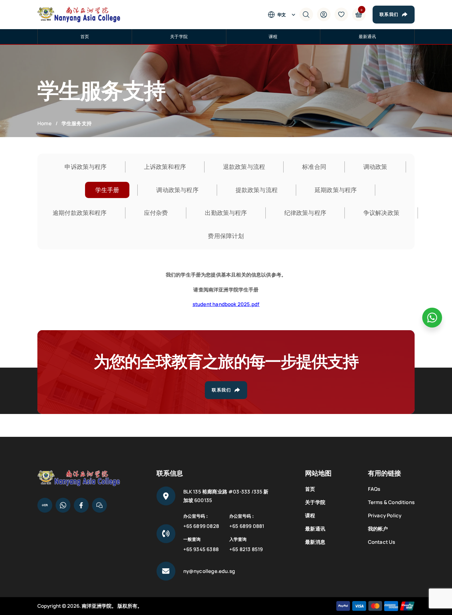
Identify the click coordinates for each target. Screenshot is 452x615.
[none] (284, 15)
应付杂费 (156, 212)
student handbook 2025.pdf (226, 304)
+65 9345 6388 (201, 549)
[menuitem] (284, 15)
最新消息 (315, 541)
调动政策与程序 (177, 189)
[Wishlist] (341, 14)
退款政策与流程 (244, 166)
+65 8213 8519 (246, 549)
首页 (84, 36)
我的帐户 (378, 528)
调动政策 (375, 166)
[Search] (306, 14)
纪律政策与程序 (305, 212)
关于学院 (179, 36)
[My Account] (324, 14)
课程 (273, 36)
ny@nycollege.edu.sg (209, 571)
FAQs (374, 489)
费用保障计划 (226, 235)
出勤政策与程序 (226, 212)
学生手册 (107, 189)
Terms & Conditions (391, 502)
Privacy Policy (385, 515)
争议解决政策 (381, 212)
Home (44, 123)
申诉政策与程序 (86, 166)
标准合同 (314, 166)
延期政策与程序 (336, 189)
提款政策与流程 (257, 189)
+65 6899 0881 (246, 526)
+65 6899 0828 (201, 526)
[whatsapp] (432, 318)
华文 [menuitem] (281, 15)
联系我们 (389, 14)
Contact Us (381, 541)
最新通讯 (367, 36)
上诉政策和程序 (165, 166)
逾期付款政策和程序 (80, 212)
